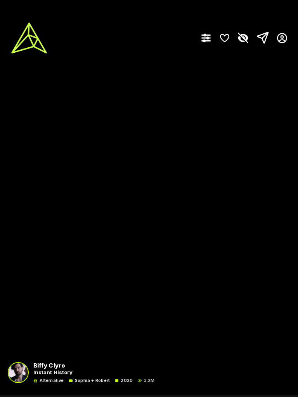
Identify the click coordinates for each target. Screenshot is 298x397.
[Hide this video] (243, 38)
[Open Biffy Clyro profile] (18, 372)
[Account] (279, 38)
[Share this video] (261, 38)
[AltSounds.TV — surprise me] (29, 38)
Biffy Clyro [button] (49, 365)
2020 (127, 380)
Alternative (52, 380)
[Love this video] (224, 38)
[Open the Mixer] (206, 38)
